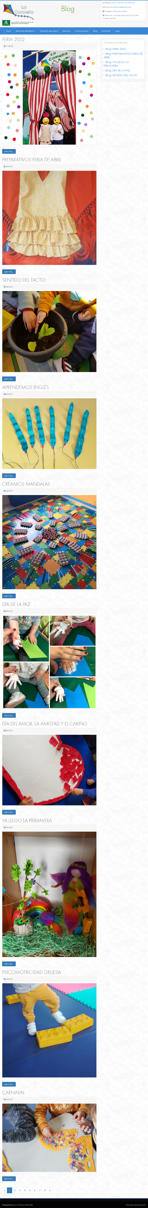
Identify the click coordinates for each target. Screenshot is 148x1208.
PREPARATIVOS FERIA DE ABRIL (31, 160)
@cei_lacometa (120, 11)
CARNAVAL (13, 1092)
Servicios (66, 31)
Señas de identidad (25, 31)
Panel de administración (136, 1205)
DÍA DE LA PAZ (16, 604)
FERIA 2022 (13, 39)
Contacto (106, 31)
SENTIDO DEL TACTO (23, 280)
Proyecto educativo (49, 31)
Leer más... (9, 151)
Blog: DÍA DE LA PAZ (118, 70)
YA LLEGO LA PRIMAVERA (27, 820)
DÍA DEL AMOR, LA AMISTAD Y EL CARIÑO (44, 724)
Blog (95, 31)
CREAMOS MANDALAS (26, 484)
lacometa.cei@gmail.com (120, 7)
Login (117, 31)
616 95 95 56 (129, 3)
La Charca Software (23, 1205)
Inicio (8, 31)
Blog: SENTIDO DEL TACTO (122, 75)
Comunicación (82, 31)
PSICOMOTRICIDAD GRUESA (31, 972)
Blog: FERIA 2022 (116, 48)
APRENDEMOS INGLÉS (25, 387)
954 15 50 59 (117, 3)
